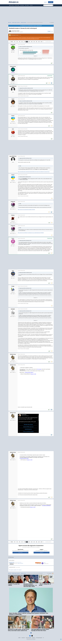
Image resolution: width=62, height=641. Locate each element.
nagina (21, 158)
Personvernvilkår (28, 637)
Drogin (13, 286)
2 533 (12, 293)
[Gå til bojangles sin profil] (13, 312)
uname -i (21, 46)
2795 (19, 41)
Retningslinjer (22, 5)
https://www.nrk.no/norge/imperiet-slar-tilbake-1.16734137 (26, 209)
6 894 (12, 316)
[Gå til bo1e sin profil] (13, 132)
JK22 (20, 176)
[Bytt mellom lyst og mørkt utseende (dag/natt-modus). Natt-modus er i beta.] (43, 637)
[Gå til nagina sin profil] (13, 102)
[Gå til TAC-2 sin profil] (13, 79)
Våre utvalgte (27, 5)
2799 (29, 41)
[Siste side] (43, 41)
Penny (13, 238)
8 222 (12, 106)
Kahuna (12, 215)
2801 (34, 41)
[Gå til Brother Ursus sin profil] (13, 357)
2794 (17, 41)
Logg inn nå (41, 552)
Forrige (12, 41)
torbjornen (13, 201)
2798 (27, 41)
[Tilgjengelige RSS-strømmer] (53, 573)
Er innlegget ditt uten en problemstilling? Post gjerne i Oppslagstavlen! (31, 25)
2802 (36, 41)
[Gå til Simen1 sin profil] (13, 119)
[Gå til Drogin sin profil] (13, 289)
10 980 (12, 233)
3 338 (13, 136)
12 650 (12, 222)
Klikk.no (34, 638)
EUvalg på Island (11, 562)
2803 (39, 41)
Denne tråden (49, 5)
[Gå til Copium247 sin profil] (13, 48)
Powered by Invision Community (31, 639)
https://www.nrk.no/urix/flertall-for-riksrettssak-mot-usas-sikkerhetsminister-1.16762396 (31, 232)
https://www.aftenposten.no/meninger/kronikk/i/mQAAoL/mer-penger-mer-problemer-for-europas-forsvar (33, 171)
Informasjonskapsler (39, 637)
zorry (13, 270)
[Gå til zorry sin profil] (13, 274)
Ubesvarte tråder (17, 5)
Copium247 (13, 44)
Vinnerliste (31, 5)
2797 (24, 41)
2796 (22, 41)
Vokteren (11, 563)
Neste (41, 41)
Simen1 (12, 115)
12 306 (12, 361)
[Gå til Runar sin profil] (10, 35)
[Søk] (52, 5)
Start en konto (20, 552)
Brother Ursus (13, 354)
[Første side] (9, 41)
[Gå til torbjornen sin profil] (13, 205)
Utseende (23, 637)
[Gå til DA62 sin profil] (42, 563)
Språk (19, 637)
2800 (31, 41)
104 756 (12, 123)
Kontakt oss (33, 637)
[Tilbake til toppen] (31, 633)
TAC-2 (13, 75)
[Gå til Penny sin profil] (13, 241)
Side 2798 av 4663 (48, 41)
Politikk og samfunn (20, 31)
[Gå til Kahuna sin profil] (13, 218)
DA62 (44, 562)
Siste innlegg (12, 5)
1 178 (12, 245)
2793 (14, 41)
